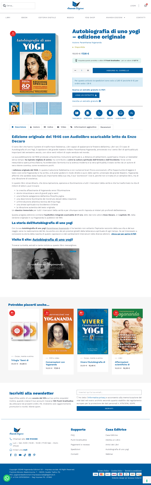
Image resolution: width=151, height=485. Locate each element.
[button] (6, 478)
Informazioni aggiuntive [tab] (85, 127)
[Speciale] (88, 113)
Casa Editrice (112, 435)
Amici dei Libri (112, 444)
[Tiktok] (25, 455)
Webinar (109, 454)
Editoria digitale (47, 17)
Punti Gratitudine (79, 440)
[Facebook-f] (10, 455)
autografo (99, 118)
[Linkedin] (29, 455)
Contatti (140, 17)
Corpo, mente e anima (24, 356)
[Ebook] (110, 113)
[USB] (131, 113)
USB (131, 118)
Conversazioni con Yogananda (55, 363)
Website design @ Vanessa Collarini (127, 478)
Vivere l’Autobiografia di (92, 362)
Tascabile (76, 118)
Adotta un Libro (113, 440)
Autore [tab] (36, 127)
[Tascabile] (77, 113)
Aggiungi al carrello (118, 70)
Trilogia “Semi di (19, 360)
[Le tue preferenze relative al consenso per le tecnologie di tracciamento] (147, 481)
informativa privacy (97, 397)
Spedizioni (75, 449)
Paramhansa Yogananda (91, 42)
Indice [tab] (50, 127)
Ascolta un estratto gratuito (85, 101)
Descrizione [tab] (20, 127)
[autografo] (99, 113)
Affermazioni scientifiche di (122, 363)
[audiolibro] (121, 113)
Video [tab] (63, 127)
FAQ (73, 435)
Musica (70, 17)
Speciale (88, 118)
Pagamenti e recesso (80, 444)
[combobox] (18, 5)
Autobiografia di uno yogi (117, 449)
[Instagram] (15, 455)
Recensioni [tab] (106, 127)
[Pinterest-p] (34, 455)
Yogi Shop (90, 17)
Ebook (24, 17)
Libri (8, 17)
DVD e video (54, 358)
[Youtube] (20, 455)
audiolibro (121, 118)
